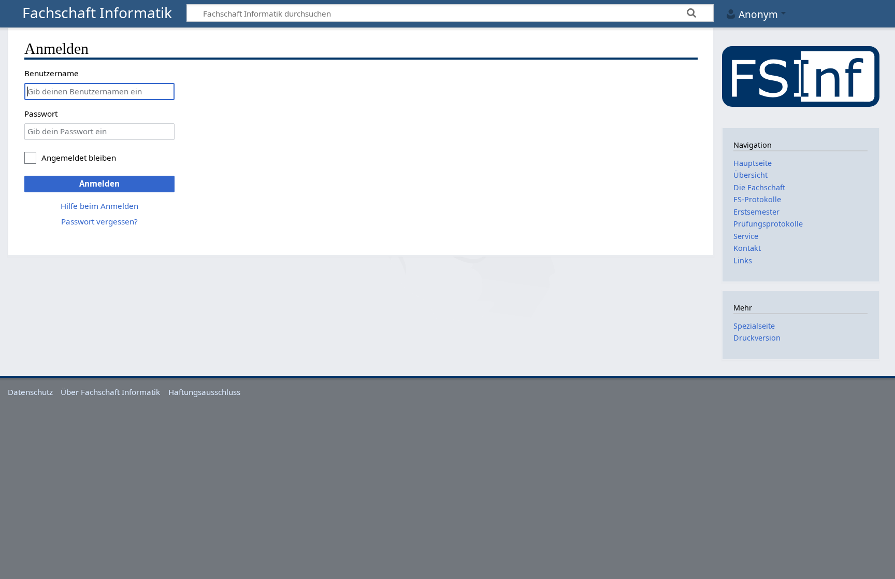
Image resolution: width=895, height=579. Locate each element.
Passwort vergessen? (99, 221)
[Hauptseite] (800, 76)
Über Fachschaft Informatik (110, 392)
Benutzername (51, 73)
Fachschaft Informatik (97, 13)
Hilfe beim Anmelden (99, 206)
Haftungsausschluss (204, 392)
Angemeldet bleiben (78, 157)
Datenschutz (30, 392)
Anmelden (99, 183)
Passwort (40, 113)
